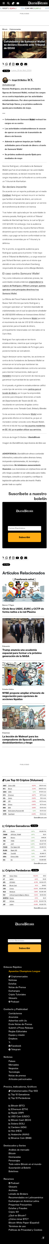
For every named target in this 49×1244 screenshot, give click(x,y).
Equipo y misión (17, 1035)
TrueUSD (13, 853)
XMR (4, 837)
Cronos (12, 888)
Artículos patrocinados (20, 1079)
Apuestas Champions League (24, 971)
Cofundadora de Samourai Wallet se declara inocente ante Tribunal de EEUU (24, 45)
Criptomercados (19, 976)
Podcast (14, 1001)
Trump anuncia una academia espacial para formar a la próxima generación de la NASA (22, 653)
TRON (12, 841)
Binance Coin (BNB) (21, 1138)
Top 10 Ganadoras (20, 1094)
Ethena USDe (14, 856)
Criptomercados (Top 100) (24, 1090)
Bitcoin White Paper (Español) (24, 1222)
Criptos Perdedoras (18, 870)
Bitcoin (4, 29)
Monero (13, 837)
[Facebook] (10, 64)
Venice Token (13, 876)
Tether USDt (11, 785)
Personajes (14, 1160)
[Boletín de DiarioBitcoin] (26, 64)
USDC (5, 792)
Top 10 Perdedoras (20, 1098)
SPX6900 (12, 882)
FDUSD (5, 847)
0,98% (18, 8)
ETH (4, 795)
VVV (4, 876)
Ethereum (11, 795)
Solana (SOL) (17, 1123)
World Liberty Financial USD (16, 811)
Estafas (12, 983)
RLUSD (5, 850)
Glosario (13, 998)
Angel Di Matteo (19, 80)
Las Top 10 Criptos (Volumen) (24, 780)
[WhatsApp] (7, 64)
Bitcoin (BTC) (17, 1105)
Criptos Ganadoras (17, 826)
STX (4, 831)
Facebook (15, 1045)
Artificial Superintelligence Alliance (19, 895)
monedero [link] (6, 376)
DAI (4, 860)
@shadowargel (8, 85)
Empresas (6, 733)
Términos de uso (17, 1226)
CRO (4, 888)
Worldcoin (12, 892)
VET (4, 901)
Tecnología (14, 1071)
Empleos (13, 1038)
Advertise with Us (18, 1020)
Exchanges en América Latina (24, 1201)
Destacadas (15, 1157)
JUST (12, 844)
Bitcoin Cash (13, 885)
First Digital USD (15, 847)
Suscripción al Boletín (20, 1167)
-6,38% (40, 8)
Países (12, 1061)
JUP (4, 904)
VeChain (12, 901)
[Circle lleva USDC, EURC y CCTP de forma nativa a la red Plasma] (23, 590)
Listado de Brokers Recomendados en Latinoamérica (26, 1195)
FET (4, 895)
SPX (4, 882)
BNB (4, 807)
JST (4, 844)
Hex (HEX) (16, 1130)
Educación (6, 646)
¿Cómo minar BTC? (19, 1219)
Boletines (13, 1171)
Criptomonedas (15, 29)
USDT (4, 785)
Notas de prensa (17, 1075)
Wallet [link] (32, 119)
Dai (11, 860)
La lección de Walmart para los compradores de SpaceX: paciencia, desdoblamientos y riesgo (23, 739)
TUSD (4, 853)
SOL (4, 798)
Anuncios (13, 1017)
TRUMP (5, 834)
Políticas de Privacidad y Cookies (25, 1229)
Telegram (15, 1049)
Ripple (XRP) (17, 1112)
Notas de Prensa (17, 987)
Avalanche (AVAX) (19, 1134)
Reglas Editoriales (18, 1031)
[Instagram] (14, 64)
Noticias (13, 980)
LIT (4, 879)
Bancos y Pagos (8, 605)
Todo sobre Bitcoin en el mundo (25, 1164)
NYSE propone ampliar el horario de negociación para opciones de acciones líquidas (23, 696)
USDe (4, 856)
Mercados (14, 1064)
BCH (4, 885)
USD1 (4, 811)
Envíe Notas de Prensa (20, 1024)
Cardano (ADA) (18, 1127)
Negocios (13, 1068)
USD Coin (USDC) (20, 1116)
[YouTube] (18, 64)
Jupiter (12, 904)
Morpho (12, 898)
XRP (4, 801)
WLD (4, 892)
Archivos (13, 1190)
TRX (4, 8)
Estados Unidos (8, 689)
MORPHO (6, 898)
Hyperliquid (11, 814)
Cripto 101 (14, 1211)
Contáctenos (15, 1013)
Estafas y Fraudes (18, 1208)
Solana (10, 798)
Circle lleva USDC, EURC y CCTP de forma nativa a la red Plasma (23, 610)
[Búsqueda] (9, 3)
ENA (4, 804)
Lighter (12, 879)
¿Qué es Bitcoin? (17, 1215)
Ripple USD (14, 850)
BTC (4, 789)
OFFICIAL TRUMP (16, 834)
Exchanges (14, 990)
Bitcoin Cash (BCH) (20, 1120)
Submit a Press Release (21, 1027)
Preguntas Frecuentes (20, 1204)
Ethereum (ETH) (19, 1109)
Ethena (10, 804)
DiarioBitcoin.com (40, 818)
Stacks (13, 831)
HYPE (29, 8)
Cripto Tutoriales (17, 994)
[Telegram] (22, 64)
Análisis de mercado (19, 1149)
